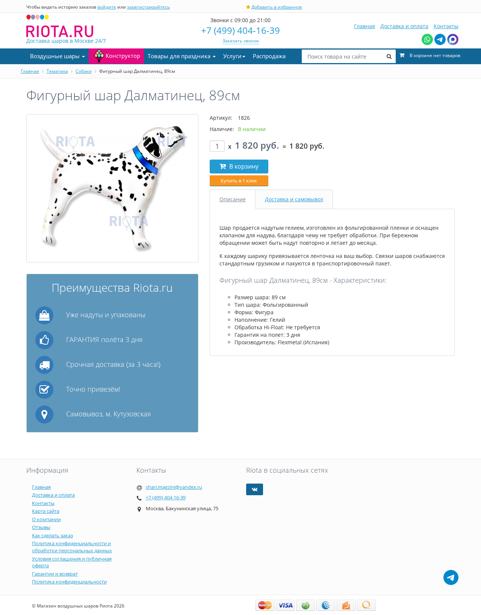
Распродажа (269, 56)
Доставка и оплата (404, 26)
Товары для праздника (180, 56)
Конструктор (123, 55)
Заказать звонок (240, 41)
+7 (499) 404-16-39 (240, 30)
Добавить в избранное (276, 7)
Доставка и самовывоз (294, 199)
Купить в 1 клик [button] (239, 180)
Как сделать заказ (52, 535)
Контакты (446, 26)
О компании (46, 519)
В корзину (243, 166)
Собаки (84, 71)
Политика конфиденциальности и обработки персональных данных (72, 547)
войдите (106, 7)
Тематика (57, 71)
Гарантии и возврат (55, 573)
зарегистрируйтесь (148, 7)
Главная (364, 26)
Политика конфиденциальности (69, 581)
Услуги (232, 56)
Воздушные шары (55, 56)
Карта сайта (45, 511)
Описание (232, 199)
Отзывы (41, 527)
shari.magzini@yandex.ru (174, 487)
